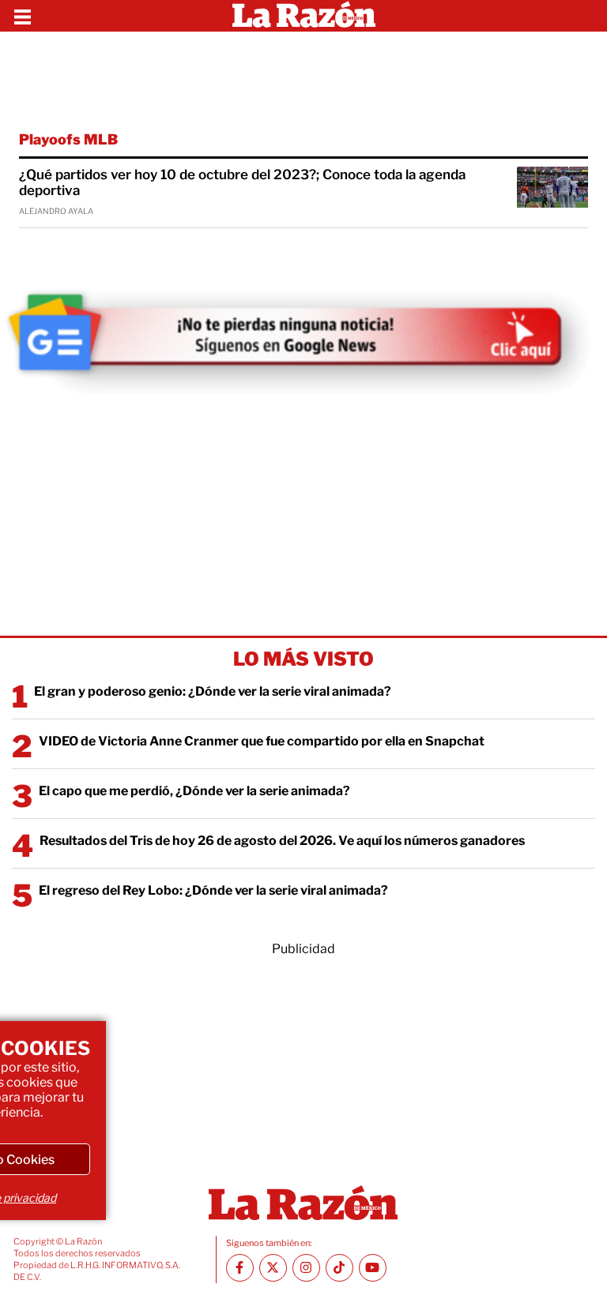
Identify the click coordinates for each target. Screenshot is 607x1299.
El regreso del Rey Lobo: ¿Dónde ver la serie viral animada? (213, 890)
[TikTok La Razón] (339, 1268)
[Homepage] (303, 16)
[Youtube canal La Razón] (372, 1268)
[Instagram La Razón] (306, 1268)
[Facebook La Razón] (240, 1268)
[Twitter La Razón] (273, 1268)
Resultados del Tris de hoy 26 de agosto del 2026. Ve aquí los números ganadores (282, 840)
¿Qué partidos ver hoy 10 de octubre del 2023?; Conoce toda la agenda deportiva (242, 182)
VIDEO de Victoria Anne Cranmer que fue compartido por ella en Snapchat (261, 741)
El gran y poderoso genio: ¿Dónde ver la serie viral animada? (212, 691)
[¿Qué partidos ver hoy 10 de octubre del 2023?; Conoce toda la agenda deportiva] (552, 187)
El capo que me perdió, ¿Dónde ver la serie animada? (194, 790)
